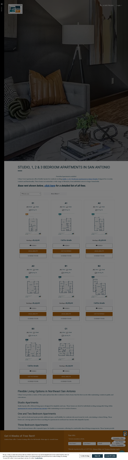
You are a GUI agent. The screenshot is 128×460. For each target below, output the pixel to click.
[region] (64, 456)
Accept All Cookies (110, 456)
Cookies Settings (85, 456)
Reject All (97, 456)
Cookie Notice (39, 458)
